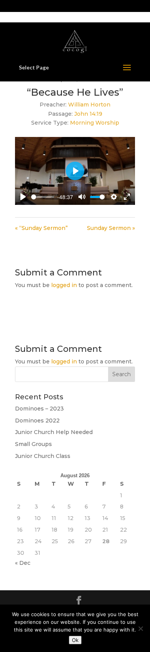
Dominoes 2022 (37, 420)
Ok (75, 640)
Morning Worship (94, 122)
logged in (64, 285)
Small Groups (33, 444)
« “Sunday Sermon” (41, 228)
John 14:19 (88, 113)
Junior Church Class (42, 456)
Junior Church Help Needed (54, 432)
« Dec (22, 562)
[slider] (42, 197)
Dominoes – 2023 (39, 408)
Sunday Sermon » (111, 228)
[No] (140, 628)
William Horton (89, 104)
